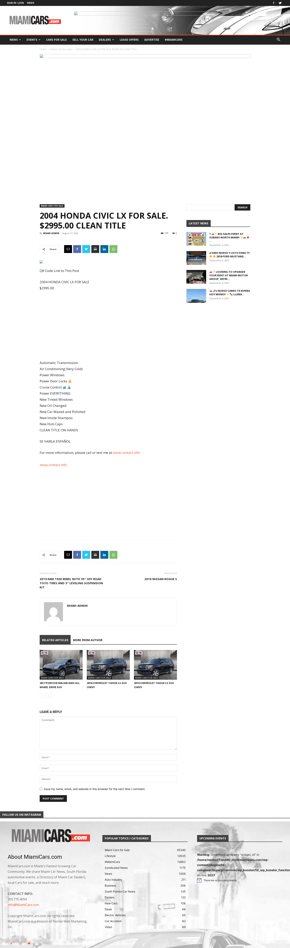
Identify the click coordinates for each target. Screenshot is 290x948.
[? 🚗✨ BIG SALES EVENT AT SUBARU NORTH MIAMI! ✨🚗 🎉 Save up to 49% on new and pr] (196, 239)
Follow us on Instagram (21, 814)
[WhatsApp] (113, 249)
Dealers (105, 39)
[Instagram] (20, 943)
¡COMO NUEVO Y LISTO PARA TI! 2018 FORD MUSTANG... (229, 254)
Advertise (151, 39)
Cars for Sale (56, 39)
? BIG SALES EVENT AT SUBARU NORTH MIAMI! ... (226, 237)
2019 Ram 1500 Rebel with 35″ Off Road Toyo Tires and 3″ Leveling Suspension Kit (71, 583)
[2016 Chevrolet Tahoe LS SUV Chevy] (108, 665)
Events (32, 39)
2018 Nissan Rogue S (160, 579)
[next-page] (48, 695)
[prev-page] (42, 695)
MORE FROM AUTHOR (87, 640)
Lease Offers (129, 39)
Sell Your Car (82, 39)
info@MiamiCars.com (23, 905)
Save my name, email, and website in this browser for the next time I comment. (94, 789)
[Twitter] (280, 3)
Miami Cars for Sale (61, 49)
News (30, 3)
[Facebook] (274, 3)
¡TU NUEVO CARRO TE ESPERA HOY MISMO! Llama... (229, 292)
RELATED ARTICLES (55, 640)
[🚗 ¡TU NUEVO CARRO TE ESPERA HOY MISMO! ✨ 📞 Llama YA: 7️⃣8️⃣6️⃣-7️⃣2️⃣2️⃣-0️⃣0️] (196, 296)
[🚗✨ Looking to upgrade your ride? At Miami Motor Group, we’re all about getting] (196, 277)
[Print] (95, 249)
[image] (50, 836)
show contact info (126, 452)
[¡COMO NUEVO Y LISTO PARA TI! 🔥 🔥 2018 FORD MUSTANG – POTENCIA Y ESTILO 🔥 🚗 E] (196, 258)
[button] (278, 40)
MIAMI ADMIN (51, 233)
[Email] (68, 249)
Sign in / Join (15, 3)
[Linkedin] (104, 249)
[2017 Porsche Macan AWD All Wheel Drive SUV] (61, 665)
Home (43, 49)
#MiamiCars (173, 39)
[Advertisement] (108, 326)
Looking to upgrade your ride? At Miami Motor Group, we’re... (228, 275)
